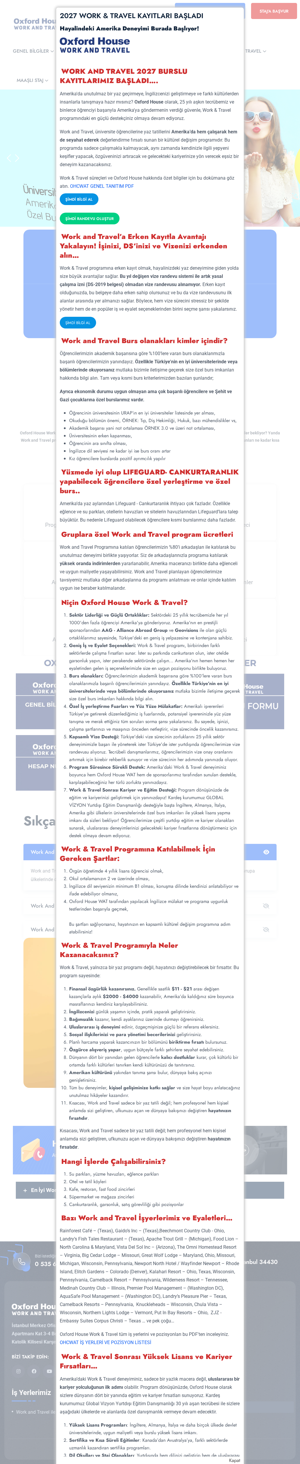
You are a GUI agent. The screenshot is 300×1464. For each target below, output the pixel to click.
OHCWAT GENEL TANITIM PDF (102, 186)
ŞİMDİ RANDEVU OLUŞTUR (89, 218)
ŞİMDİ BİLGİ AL (79, 199)
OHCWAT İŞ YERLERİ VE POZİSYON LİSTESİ (105, 1342)
